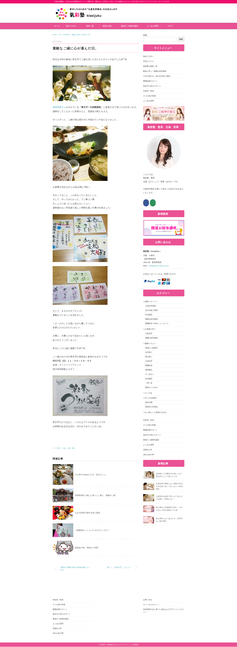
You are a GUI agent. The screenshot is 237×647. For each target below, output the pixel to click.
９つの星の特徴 (149, 96)
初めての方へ (71, 26)
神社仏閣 (148, 402)
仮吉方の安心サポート (152, 86)
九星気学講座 (150, 306)
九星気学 (148, 333)
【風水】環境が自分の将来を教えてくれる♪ (75, 568)
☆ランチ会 (147, 393)
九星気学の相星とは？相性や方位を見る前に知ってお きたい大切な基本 (169, 486)
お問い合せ (147, 600)
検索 (145, 35)
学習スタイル (148, 61)
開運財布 (148, 365)
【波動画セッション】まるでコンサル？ (92, 530)
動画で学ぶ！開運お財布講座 (154, 71)
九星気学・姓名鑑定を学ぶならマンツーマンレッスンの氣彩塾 (119, 644)
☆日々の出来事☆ (150, 398)
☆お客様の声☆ (149, 329)
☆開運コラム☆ (149, 343)
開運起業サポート (150, 81)
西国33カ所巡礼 (151, 407)
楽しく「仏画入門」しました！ (119, 567)
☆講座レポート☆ (150, 301)
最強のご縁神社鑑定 (129, 26)
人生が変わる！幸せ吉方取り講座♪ (157, 76)
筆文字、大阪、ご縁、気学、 (66, 448)
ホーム (57, 26)
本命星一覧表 (148, 91)
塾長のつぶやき (151, 387)
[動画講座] (163, 222)
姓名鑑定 (148, 315)
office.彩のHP (148, 455)
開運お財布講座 (151, 319)
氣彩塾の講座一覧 (150, 66)
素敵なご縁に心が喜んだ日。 (81, 34)
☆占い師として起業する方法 (154, 412)
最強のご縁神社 (151, 348)
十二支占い (149, 374)
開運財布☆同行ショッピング (156, 323)
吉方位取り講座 (151, 310)
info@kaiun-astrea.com (159, 266)
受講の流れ (107, 26)
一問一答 (148, 383)
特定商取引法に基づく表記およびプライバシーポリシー (163, 610)
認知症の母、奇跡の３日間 (86, 548)
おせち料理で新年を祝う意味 (87, 513)
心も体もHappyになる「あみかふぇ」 (91, 474)
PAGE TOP (229, 625)
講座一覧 (90, 26)
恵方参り (148, 357)
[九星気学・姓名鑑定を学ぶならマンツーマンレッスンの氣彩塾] (87, 5)
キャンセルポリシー (151, 604)
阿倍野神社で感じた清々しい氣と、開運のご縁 (95, 495)
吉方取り (148, 352)
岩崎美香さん (59, 107)
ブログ (170, 26)
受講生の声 (147, 450)
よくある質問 (153, 26)
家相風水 (148, 370)
